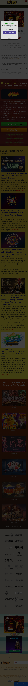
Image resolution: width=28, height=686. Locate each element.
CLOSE (9, 38)
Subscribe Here (9, 36)
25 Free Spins (10, 32)
